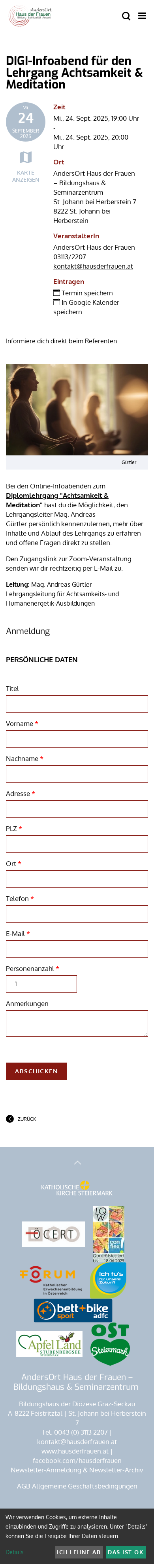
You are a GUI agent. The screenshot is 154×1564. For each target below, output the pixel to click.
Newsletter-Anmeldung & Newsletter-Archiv (77, 1470)
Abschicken (36, 1071)
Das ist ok (125, 1552)
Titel (12, 688)
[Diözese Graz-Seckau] (77, 1192)
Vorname (22, 723)
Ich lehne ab (79, 1552)
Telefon (20, 898)
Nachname (24, 758)
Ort (13, 863)
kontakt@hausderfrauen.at (93, 266)
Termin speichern (86, 293)
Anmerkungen (27, 1003)
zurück (27, 1119)
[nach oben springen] (77, 1163)
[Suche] (126, 16)
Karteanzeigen (25, 176)
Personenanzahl (32, 968)
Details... (16, 1552)
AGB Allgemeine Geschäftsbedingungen (77, 1486)
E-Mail (18, 933)
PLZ (14, 828)
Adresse (20, 793)
